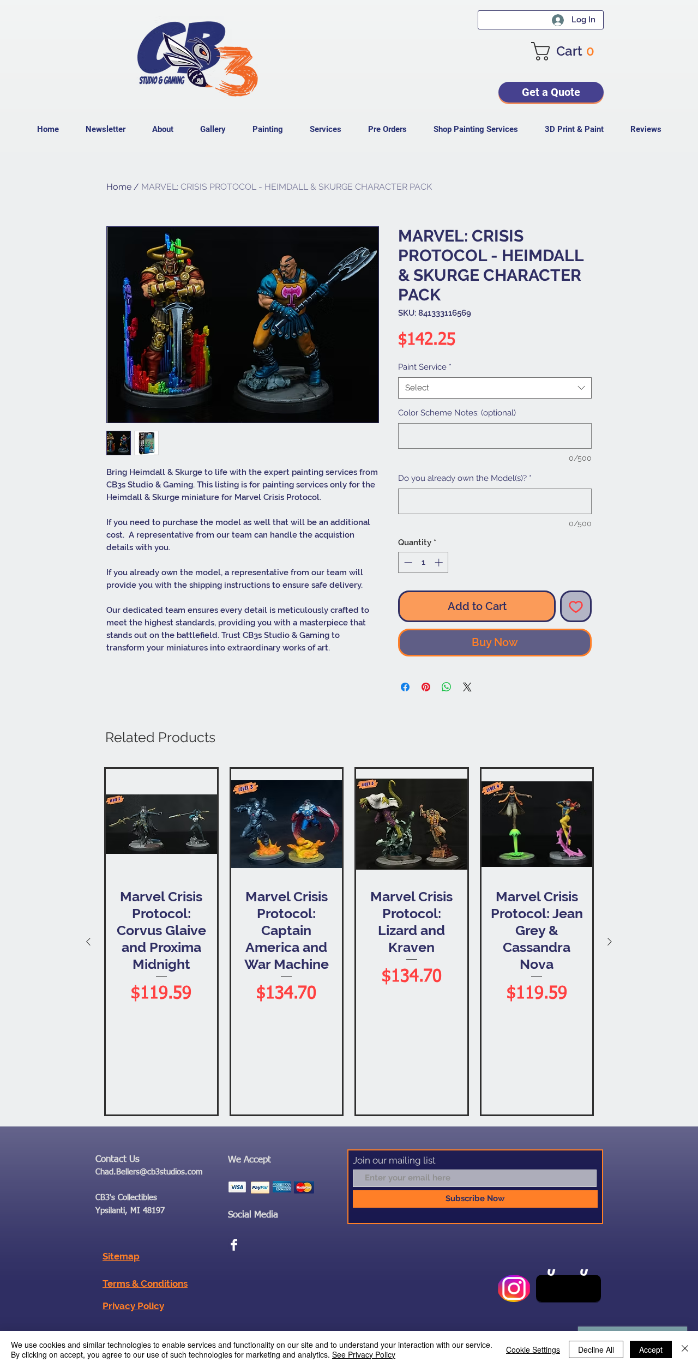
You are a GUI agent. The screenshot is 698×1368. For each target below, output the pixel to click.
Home (118, 187)
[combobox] (495, 388)
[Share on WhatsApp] (446, 687)
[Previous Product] (88, 941)
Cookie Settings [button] (533, 1349)
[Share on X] (467, 687)
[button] (567, 51)
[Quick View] (161, 824)
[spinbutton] (423, 562)
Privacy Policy (133, 1305)
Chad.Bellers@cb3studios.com (149, 1172)
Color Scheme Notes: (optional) (457, 413)
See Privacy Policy (363, 1354)
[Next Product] (609, 941)
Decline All (596, 1349)
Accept (651, 1349)
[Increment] (439, 562)
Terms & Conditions (145, 1283)
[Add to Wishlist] (576, 606)
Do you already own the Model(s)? (465, 478)
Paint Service (425, 367)
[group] (349, 942)
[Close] (684, 1349)
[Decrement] (407, 562)
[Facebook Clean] (234, 1245)
